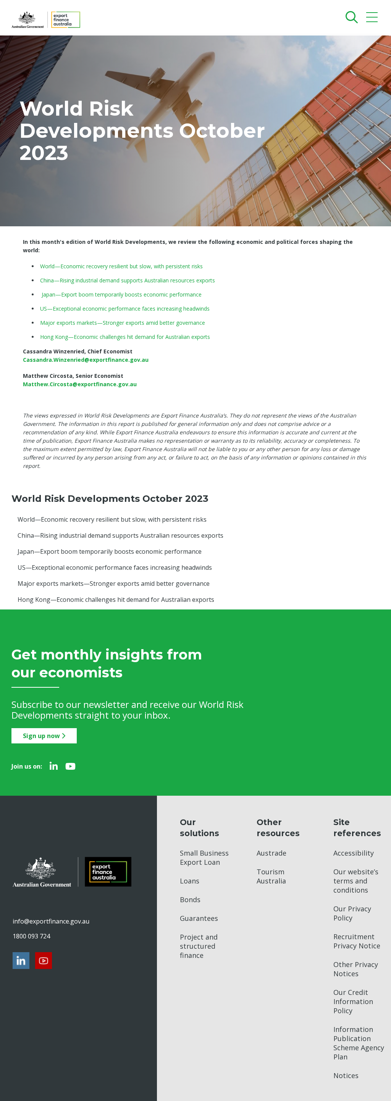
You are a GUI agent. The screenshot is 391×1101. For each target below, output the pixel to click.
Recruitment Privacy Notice (356, 941)
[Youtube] (70, 766)
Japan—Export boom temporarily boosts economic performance (110, 551)
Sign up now (42, 736)
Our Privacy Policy (352, 913)
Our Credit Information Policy (353, 1001)
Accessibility (353, 853)
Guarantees (199, 918)
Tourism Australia (271, 876)
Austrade (271, 853)
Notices (346, 1075)
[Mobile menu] (373, 19)
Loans (189, 880)
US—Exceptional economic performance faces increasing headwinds (115, 567)
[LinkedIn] (54, 766)
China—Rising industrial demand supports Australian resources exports (120, 535)
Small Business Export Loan (204, 857)
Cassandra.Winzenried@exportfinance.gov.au (86, 359)
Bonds (190, 899)
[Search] (350, 17)
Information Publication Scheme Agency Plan (358, 1043)
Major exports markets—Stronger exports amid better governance (114, 583)
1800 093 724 (31, 936)
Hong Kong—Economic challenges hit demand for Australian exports (116, 599)
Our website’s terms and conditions (355, 881)
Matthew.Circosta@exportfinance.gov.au (80, 384)
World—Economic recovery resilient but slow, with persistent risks (112, 519)
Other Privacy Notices (355, 969)
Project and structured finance (199, 946)
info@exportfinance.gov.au (51, 921)
